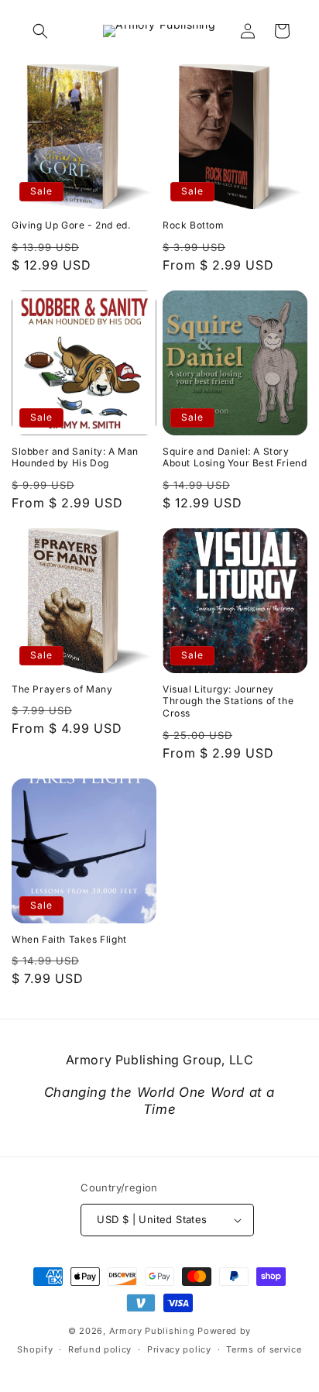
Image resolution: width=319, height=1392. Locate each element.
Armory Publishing (152, 1330)
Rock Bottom (194, 225)
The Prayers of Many (62, 689)
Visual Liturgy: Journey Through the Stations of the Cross (228, 701)
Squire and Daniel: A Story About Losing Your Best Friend (235, 457)
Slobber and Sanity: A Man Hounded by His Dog (75, 457)
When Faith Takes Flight (69, 939)
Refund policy (100, 1349)
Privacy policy (179, 1349)
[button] (40, 31)
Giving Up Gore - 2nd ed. (71, 225)
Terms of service (263, 1349)
